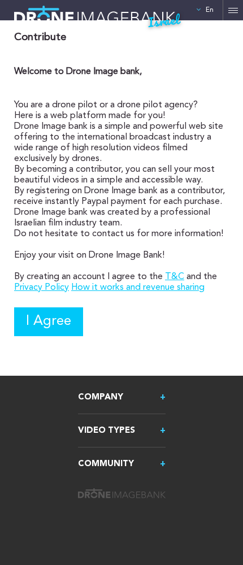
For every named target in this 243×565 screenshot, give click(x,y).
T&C (174, 276)
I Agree (48, 321)
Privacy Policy (41, 287)
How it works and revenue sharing (138, 287)
